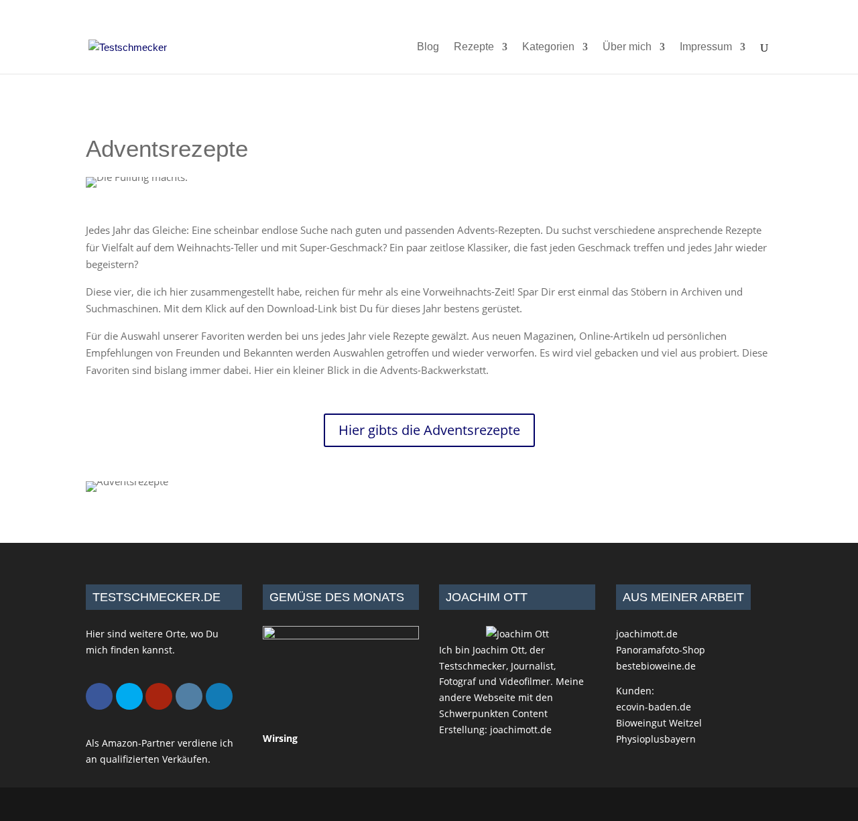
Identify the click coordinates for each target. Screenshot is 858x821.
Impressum (706, 47)
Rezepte (474, 47)
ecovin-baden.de (653, 706)
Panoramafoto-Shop (660, 649)
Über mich (627, 47)
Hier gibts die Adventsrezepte (429, 430)
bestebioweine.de (656, 665)
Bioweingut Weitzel (659, 722)
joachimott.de (521, 729)
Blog (428, 47)
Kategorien (548, 47)
